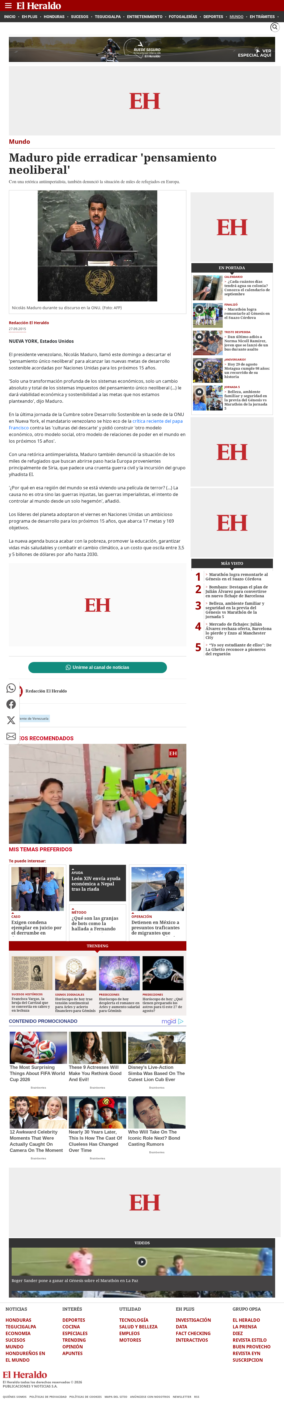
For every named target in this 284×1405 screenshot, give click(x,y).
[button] (11, 688)
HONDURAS (18, 1320)
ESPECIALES (75, 1333)
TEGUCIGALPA (21, 1327)
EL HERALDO (246, 1320)
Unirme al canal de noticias (101, 667)
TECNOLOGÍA (133, 1320)
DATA (181, 1327)
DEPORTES (73, 1320)
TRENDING (74, 1340)
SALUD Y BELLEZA (138, 1327)
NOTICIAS (16, 1309)
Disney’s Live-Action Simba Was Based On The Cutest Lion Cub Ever (156, 1073)
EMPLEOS (129, 1333)
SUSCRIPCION (248, 1360)
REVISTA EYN (246, 1353)
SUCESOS (15, 1340)
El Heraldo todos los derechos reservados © (42, 1382)
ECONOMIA (18, 1333)
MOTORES (130, 1340)
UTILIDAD (130, 1309)
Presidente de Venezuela (29, 718)
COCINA (71, 1327)
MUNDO (15, 1347)
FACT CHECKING (193, 1333)
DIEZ (238, 1333)
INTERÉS (72, 1309)
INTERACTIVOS (192, 1340)
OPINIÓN (72, 1347)
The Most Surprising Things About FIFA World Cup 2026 (37, 1073)
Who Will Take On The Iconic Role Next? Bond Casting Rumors (154, 1138)
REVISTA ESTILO (250, 1340)
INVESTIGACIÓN (193, 1320)
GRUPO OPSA (247, 1309)
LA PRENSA (245, 1327)
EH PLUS (185, 1309)
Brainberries (38, 1087)
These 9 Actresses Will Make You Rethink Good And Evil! (95, 1073)
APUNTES (72, 1353)
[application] (97, 794)
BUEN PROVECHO (252, 1347)
